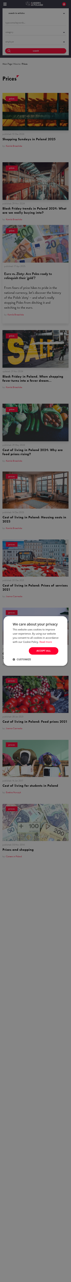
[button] (22, 659)
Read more (45, 641)
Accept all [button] (43, 650)
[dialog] (35, 641)
